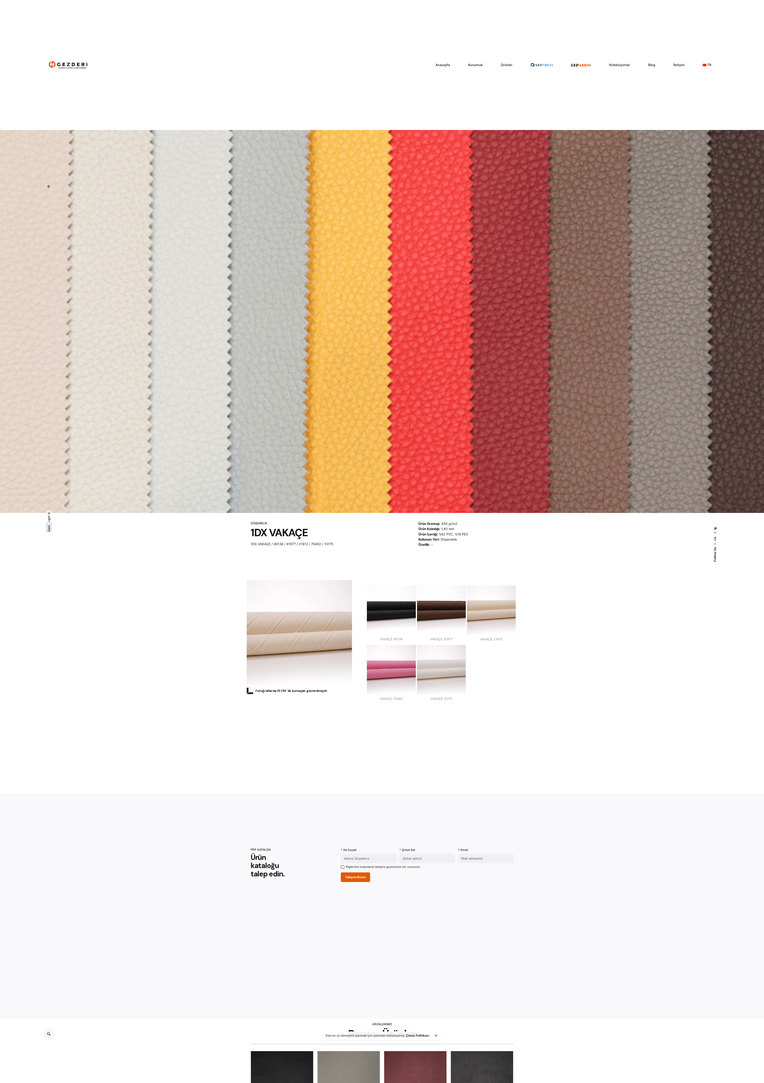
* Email (463, 850)
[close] (436, 1035)
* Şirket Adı (407, 850)
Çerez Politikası (417, 1035)
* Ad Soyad (348, 850)
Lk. (715, 537)
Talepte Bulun (355, 877)
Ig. (715, 528)
